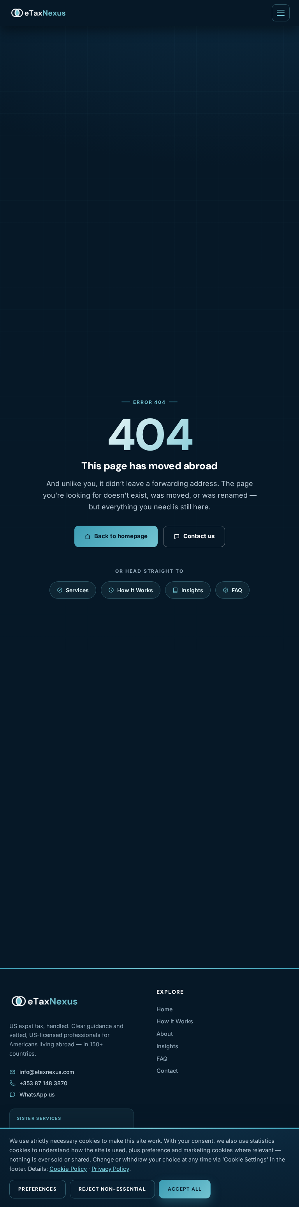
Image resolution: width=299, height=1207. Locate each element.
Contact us (199, 536)
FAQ (237, 590)
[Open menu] (281, 12)
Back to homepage (121, 536)
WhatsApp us (37, 1094)
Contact (167, 1070)
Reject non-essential (112, 1189)
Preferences (37, 1189)
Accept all (185, 1189)
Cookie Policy (68, 1168)
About (165, 1033)
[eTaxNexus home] (38, 13)
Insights (192, 590)
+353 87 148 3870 (43, 1083)
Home (165, 1009)
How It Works (135, 590)
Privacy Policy (110, 1168)
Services (77, 590)
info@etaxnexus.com (46, 1071)
